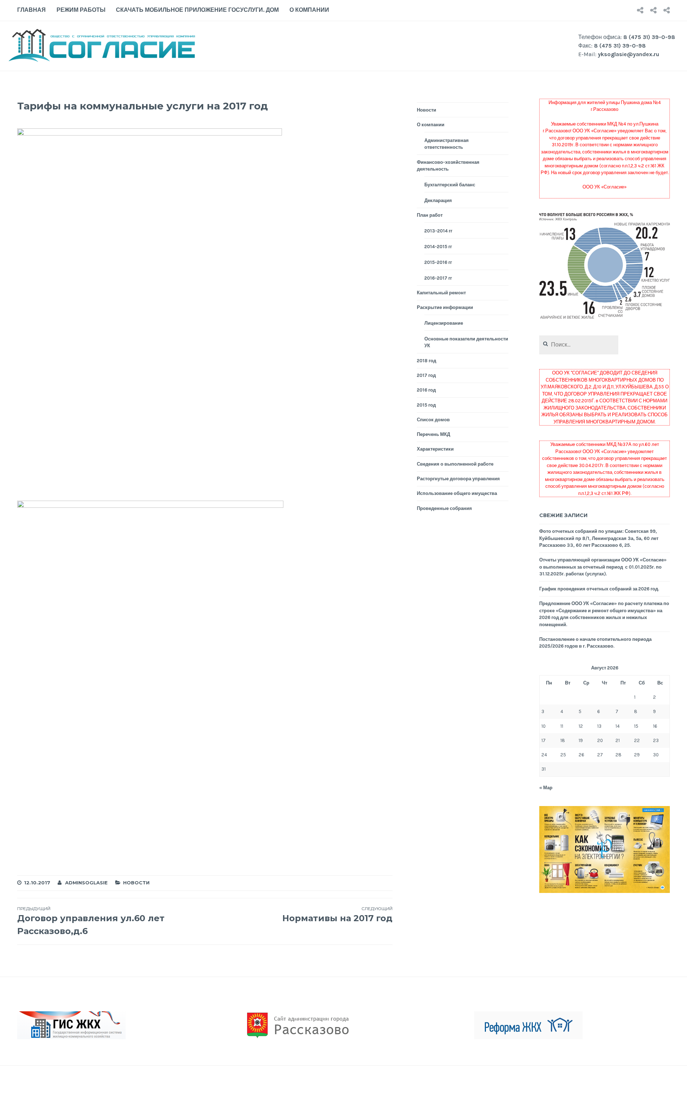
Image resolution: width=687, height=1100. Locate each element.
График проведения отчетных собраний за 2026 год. (599, 588)
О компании (309, 9)
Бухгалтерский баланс (449, 184)
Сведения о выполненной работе (455, 464)
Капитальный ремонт (441, 292)
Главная (31, 9)
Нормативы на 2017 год (337, 914)
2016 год (426, 390)
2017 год (426, 375)
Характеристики (435, 449)
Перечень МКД (433, 434)
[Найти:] (578, 345)
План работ (430, 215)
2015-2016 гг (438, 262)
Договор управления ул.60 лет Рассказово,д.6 (91, 921)
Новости (136, 882)
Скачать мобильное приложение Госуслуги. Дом (197, 9)
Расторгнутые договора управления (458, 478)
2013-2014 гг (438, 231)
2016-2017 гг (438, 278)
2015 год (426, 405)
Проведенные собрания (444, 508)
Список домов (433, 419)
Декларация (438, 200)
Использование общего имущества (457, 493)
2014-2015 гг (438, 246)
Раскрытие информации (445, 307)
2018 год (426, 360)
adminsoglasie (86, 882)
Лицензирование (443, 323)
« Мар (545, 787)
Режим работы (81, 9)
